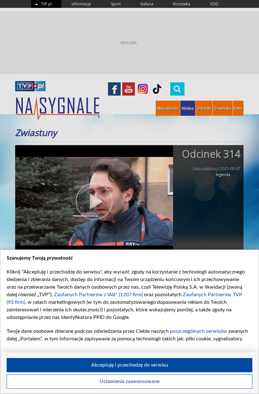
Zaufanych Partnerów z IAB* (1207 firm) (98, 294)
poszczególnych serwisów (198, 331)
